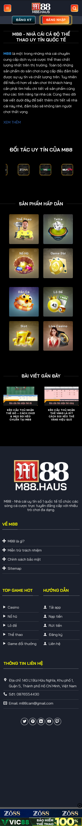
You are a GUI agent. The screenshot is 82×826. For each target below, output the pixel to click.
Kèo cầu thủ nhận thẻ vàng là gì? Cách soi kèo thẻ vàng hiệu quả (61, 414)
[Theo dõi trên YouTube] (49, 721)
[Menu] (7, 8)
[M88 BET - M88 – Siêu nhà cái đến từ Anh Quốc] (41, 8)
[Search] (74, 8)
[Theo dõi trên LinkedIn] (41, 721)
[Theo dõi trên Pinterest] (32, 721)
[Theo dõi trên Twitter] (24, 721)
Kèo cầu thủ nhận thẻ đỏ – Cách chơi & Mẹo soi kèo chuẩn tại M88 (20, 414)
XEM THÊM (12, 122)
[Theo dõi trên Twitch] (57, 721)
